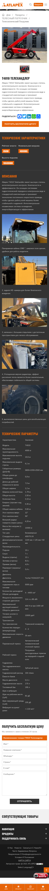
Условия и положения (24, 857)
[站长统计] (39, 863)
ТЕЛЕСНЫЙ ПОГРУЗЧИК (14, 18)
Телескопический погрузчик (15, 21)
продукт (18, 889)
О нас (10, 848)
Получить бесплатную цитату (20, 124)
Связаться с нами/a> (32, 848)
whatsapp (30, 889)
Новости (17, 848)
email (43, 889)
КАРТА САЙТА (24, 860)
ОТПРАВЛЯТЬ (24, 801)
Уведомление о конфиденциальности (24, 854)
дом (6, 889)
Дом (8, 15)
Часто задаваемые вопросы (24, 851)
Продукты (38, 5)
